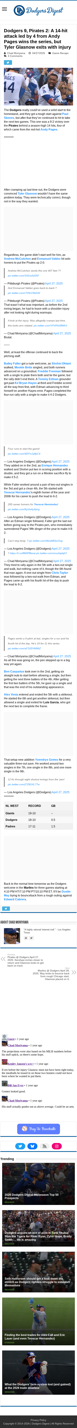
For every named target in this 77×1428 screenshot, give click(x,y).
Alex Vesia (11, 694)
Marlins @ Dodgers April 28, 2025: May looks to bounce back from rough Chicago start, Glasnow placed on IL (51, 973)
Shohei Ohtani (61, 363)
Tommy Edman (48, 379)
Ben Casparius (14, 671)
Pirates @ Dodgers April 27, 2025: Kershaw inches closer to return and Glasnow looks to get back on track (26, 960)
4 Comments (15, 56)
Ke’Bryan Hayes (26, 382)
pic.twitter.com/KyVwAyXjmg (24, 509)
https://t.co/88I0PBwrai (22, 553)
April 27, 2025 (54, 283)
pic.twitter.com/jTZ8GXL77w (24, 784)
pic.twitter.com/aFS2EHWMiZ (24, 648)
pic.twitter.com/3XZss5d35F (23, 275)
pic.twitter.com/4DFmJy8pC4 (24, 453)
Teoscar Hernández (45, 504)
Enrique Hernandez (55, 465)
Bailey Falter (12, 363)
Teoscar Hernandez (17, 492)
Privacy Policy (38, 1420)
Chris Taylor (60, 572)
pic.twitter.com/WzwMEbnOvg (45, 540)
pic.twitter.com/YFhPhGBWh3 (50, 325)
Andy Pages (48, 129)
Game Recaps (60, 53)
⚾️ (38, 1129)
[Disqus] (38, 1077)
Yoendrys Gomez (46, 759)
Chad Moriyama (16, 53)
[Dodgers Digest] (38, 9)
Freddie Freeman (49, 371)
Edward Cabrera (15, 899)
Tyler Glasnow (27, 193)
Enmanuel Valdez (49, 258)
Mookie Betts (23, 367)
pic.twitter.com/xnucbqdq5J (51, 553)
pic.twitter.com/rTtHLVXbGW (24, 293)
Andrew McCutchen (17, 258)
